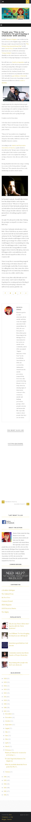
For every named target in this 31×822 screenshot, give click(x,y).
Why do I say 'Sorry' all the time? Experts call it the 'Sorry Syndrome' (19, 626)
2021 (5, 697)
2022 (5, 693)
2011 (5, 795)
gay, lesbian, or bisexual (19, 76)
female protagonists (18, 62)
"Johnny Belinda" (6, 53)
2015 (5, 780)
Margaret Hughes (11, 39)
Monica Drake (19, 308)
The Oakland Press (7, 594)
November (8, 717)
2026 (5, 678)
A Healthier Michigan (8, 590)
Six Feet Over (6, 597)
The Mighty (5, 612)
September (9, 724)
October (8, 721)
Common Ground (7, 601)
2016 (5, 777)
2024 (5, 686)
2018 (5, 707)
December (8, 714)
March (7, 746)
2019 (5, 704)
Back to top (24, 814)
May (6, 739)
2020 (5, 700)
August (7, 728)
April (6, 743)
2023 (5, 689)
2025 (5, 682)
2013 (5, 787)
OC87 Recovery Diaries (9, 608)
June (6, 735)
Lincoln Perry (9, 48)
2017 (5, 711)
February (8, 750)
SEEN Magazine (7, 605)
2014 (5, 784)
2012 (5, 791)
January (7, 772)
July (6, 732)
